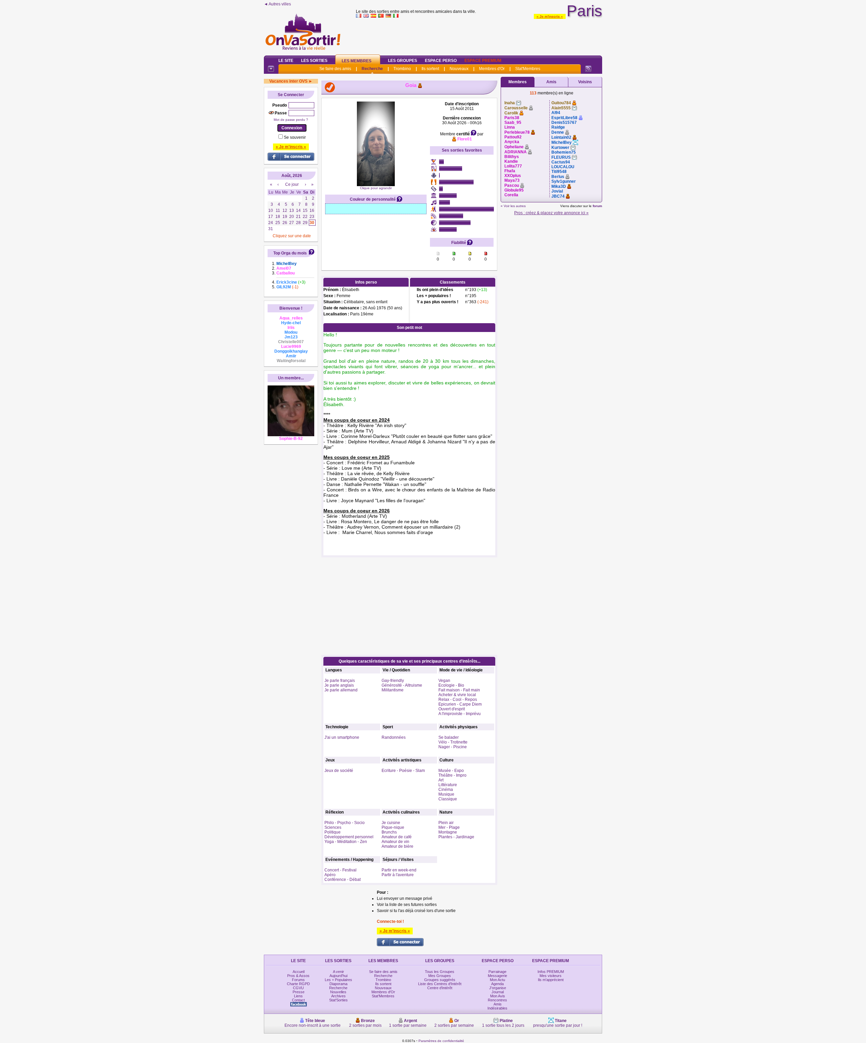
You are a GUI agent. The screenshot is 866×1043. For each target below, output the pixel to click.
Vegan (444, 680)
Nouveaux (459, 68)
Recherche (372, 68)
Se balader (448, 737)
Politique (332, 832)
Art (440, 780)
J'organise (497, 988)
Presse (298, 992)
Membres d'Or (492, 68)
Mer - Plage (449, 827)
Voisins (585, 82)
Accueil (298, 972)
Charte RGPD (298, 984)
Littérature (447, 784)
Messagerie (497, 976)
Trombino (402, 68)
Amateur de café (397, 837)
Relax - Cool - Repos (457, 699)
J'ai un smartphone (341, 737)
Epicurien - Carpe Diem (460, 704)
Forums (298, 980)
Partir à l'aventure (398, 874)
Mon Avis (497, 996)
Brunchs (389, 832)
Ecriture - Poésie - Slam (403, 770)
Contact (298, 1000)
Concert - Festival (340, 870)
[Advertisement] (479, 35)
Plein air (446, 822)
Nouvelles (338, 992)
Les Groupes (402, 60)
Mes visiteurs (551, 976)
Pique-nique (393, 827)
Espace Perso (441, 60)
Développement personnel (348, 837)
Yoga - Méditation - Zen (345, 841)
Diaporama (338, 984)
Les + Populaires (338, 980)
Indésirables (497, 1008)
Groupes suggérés (439, 980)
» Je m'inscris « (550, 16)
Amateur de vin (395, 841)
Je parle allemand (341, 690)
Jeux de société (338, 770)
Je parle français (339, 680)
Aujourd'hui (338, 976)
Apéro (330, 874)
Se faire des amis (335, 68)
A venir (338, 972)
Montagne (447, 832)
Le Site (285, 60)
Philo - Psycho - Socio (344, 822)
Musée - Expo (451, 770)
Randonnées (394, 737)
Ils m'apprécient (551, 980)
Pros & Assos (298, 976)
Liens (298, 996)
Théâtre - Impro (452, 775)
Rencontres (497, 1000)
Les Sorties (314, 60)
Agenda (497, 984)
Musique (446, 794)
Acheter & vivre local (457, 694)
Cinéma (445, 789)
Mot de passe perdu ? (291, 119)
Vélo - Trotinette (453, 742)
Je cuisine (391, 822)
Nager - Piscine (452, 747)
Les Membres (356, 61)
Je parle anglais (339, 685)
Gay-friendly (393, 680)
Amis (551, 82)
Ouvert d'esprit (451, 709)
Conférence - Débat (342, 879)
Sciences (332, 827)
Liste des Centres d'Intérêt (439, 984)
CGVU (298, 988)
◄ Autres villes (277, 4)
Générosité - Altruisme (402, 685)
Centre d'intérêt (439, 988)
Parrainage (497, 972)
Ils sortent (430, 68)
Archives (338, 996)
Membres (517, 82)
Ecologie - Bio (451, 685)
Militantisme (393, 690)
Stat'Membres (527, 68)
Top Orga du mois (290, 253)
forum (597, 206)
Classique (447, 799)
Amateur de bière (397, 846)
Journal (498, 992)
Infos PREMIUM (551, 972)
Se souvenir (295, 137)
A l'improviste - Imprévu (459, 713)
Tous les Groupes (439, 972)
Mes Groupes (439, 976)
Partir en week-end (399, 870)
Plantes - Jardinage (456, 837)
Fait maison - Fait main (459, 690)
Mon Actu (497, 980)
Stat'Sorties (338, 1000)
